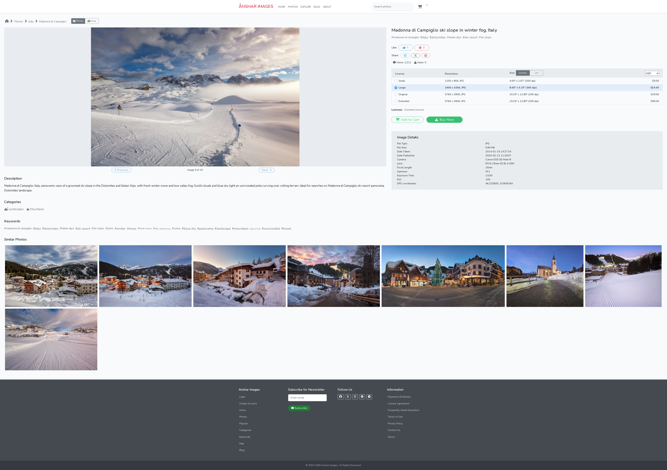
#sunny (176, 228)
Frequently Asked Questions (403, 410)
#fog (155, 228)
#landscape (223, 228)
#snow (131, 228)
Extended (404, 101)
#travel (286, 228)
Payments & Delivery (399, 396)
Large (402, 87)
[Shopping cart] (420, 6)
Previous (123, 170)
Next (265, 170)
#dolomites (50, 228)
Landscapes (16, 209)
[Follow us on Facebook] (341, 396)
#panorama (205, 228)
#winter (120, 228)
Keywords (244, 437)
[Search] (411, 6)
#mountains (240, 228)
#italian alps (67, 228)
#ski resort (82, 228)
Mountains (37, 209)
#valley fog (164, 228)
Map (241, 443)
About (328, 7)
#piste (109, 228)
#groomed (255, 228)
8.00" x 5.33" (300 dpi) (523, 87)
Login (242, 396)
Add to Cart (410, 120)
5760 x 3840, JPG (455, 94)
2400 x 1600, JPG (455, 87)
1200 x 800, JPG (454, 81)
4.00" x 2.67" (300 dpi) (522, 81)
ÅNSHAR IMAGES (256, 6)
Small (402, 81)
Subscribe (301, 408)
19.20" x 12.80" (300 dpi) (523, 94)
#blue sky (189, 228)
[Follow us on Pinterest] (362, 396)
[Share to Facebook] (405, 55)
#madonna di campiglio (18, 228)
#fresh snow (145, 228)
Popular (243, 423)
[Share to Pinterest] (425, 55)
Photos (293, 7)
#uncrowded (271, 228)
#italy (37, 228)
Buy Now (447, 120)
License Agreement (398, 403)
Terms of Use (395, 416)
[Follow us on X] (348, 396)
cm (536, 73)
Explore (306, 7)
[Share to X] (415, 55)
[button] (425, 5)
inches (523, 73)
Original (403, 94)
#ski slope (98, 228)
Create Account (248, 403)
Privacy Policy (395, 423)
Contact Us (394, 430)
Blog (318, 7)
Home (282, 7)
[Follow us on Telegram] (369, 396)
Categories (245, 430)
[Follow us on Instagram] (355, 396)
